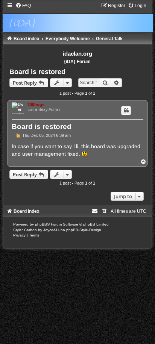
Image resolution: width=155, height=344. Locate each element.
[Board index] (77, 17)
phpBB (41, 224)
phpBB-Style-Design (83, 230)
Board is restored (37, 72)
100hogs (35, 104)
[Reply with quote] (126, 110)
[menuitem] (23, 5)
